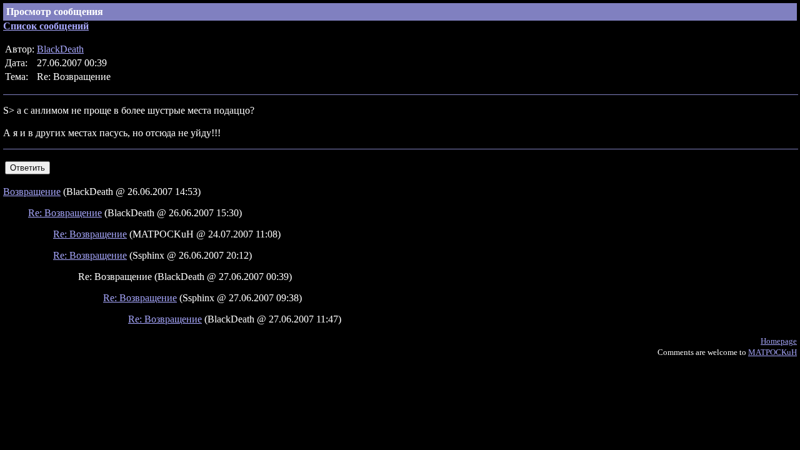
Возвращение (32, 191)
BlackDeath (60, 49)
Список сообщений (46, 26)
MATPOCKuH (772, 352)
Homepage (779, 341)
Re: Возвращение (65, 213)
